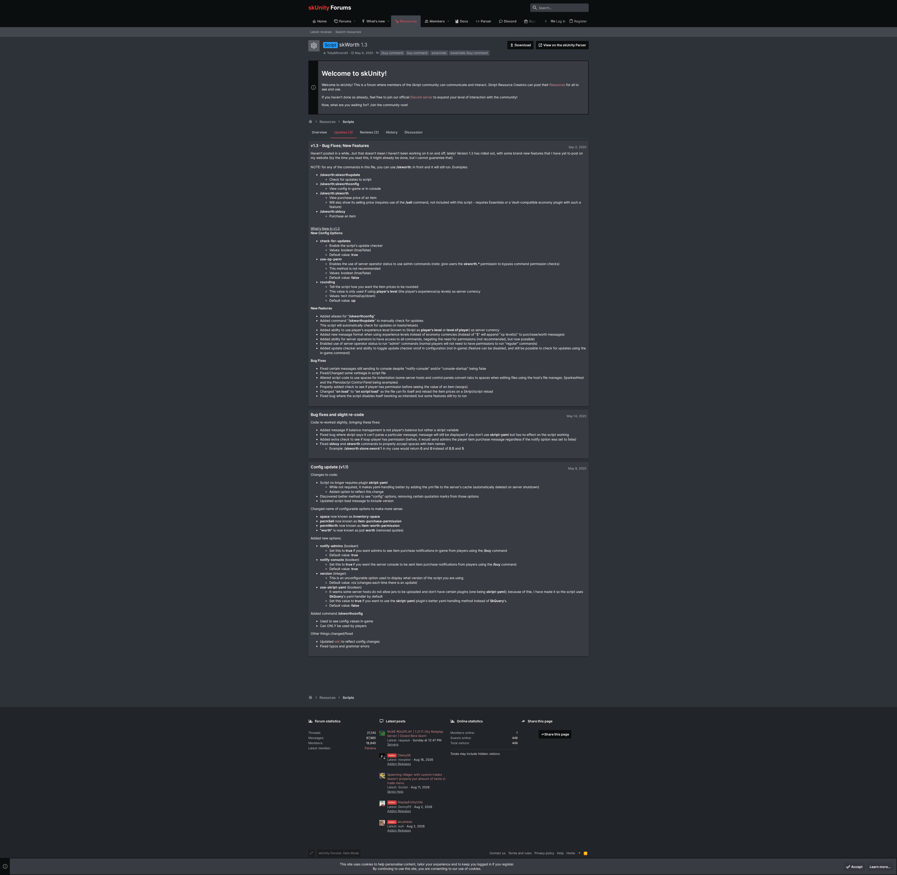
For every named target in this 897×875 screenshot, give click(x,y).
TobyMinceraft (337, 53)
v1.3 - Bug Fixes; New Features (340, 145)
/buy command (392, 53)
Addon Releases (399, 764)
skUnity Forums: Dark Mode (339, 853)
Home (570, 853)
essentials (439, 53)
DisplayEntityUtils (405, 802)
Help (560, 853)
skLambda (400, 822)
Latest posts (396, 721)
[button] (355, 21)
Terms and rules (520, 853)
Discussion (414, 132)
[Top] (579, 853)
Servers (393, 744)
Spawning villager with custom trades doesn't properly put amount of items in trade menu (416, 779)
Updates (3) (343, 132)
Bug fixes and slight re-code (337, 414)
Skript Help (395, 791)
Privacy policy (544, 853)
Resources (557, 85)
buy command (417, 53)
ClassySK (399, 755)
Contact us (497, 853)
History (392, 132)
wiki (337, 641)
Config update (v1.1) (330, 467)
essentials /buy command (469, 53)
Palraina (370, 748)
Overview (319, 132)
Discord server (421, 97)
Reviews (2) (369, 132)
